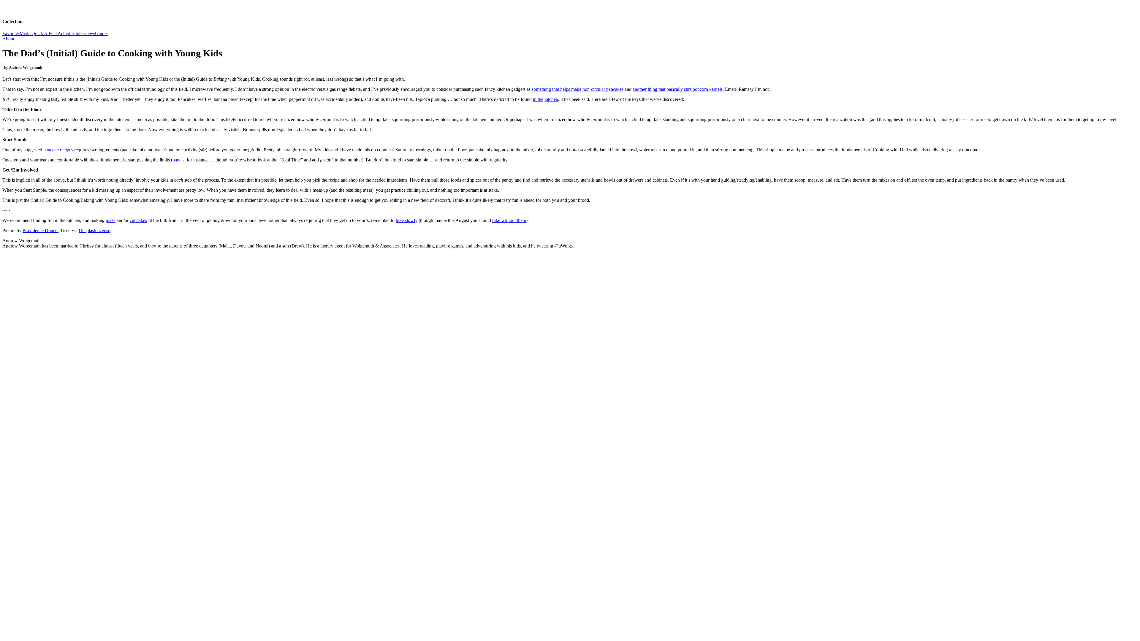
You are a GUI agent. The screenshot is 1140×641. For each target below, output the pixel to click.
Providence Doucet (40, 230)
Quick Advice (44, 33)
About (8, 38)
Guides (101, 33)
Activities (66, 33)
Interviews (85, 33)
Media (25, 33)
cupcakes (138, 220)
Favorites (11, 33)
